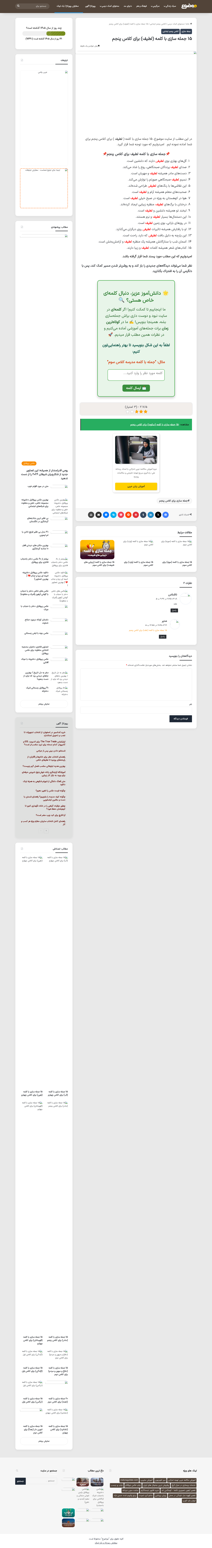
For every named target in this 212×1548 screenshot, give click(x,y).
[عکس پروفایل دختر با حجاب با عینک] (59, 610)
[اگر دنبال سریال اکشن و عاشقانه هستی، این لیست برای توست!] (97, 1482)
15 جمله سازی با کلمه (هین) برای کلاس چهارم (32, 1093)
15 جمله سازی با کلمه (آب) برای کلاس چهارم (58, 1093)
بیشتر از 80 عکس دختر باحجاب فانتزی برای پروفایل (34, 560)
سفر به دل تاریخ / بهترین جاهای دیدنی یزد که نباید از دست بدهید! (35, 676)
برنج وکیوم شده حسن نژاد (125, 1495)
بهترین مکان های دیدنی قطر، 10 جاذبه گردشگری (35, 547)
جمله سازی (186, 31)
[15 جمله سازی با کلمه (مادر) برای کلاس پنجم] (56, 1217)
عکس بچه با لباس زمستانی (36, 633)
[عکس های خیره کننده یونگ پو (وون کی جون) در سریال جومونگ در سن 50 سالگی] (68, 1482)
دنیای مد (128, 6)
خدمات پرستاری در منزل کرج (184, 1485)
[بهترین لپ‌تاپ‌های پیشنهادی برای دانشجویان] (97, 1523)
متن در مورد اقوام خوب (38, 486)
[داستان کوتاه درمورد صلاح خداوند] (59, 624)
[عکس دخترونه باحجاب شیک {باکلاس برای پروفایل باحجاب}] (97, 1497)
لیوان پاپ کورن (189, 1500)
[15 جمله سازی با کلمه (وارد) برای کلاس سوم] (136, 549)
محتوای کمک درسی (110, 6)
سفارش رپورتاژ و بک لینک (106, 1543)
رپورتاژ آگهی (90, 6)
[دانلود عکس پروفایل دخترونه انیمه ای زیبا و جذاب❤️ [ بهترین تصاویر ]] (59, 579)
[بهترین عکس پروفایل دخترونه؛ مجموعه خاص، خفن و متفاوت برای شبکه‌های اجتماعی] (59, 506)
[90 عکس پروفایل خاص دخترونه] (82, 1512)
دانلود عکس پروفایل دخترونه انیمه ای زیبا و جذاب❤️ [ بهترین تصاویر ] (35, 576)
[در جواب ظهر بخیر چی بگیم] (68, 1512)
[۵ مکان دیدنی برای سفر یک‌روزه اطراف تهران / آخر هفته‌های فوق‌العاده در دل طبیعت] (68, 1523)
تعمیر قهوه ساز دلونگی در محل (182, 1495)
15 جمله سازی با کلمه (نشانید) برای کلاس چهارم (58, 1429)
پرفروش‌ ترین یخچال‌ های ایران (156, 1485)
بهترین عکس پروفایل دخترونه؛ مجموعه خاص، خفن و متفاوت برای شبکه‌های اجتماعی (34, 503)
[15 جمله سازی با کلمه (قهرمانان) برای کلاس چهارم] (31, 1217)
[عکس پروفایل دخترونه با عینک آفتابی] (59, 663)
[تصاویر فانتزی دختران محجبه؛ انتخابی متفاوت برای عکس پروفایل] (59, 650)
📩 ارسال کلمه (136, 388)
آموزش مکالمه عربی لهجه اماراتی (182, 1480)
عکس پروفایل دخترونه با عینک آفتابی (34, 661)
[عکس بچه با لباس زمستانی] (59, 637)
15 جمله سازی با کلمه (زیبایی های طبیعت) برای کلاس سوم (99, 564)
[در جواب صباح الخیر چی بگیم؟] (97, 1512)
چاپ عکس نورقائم (133, 1485)
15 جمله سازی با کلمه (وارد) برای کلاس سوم (138, 564)
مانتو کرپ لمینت (146, 1495)
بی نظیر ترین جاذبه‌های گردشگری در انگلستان (37, 520)
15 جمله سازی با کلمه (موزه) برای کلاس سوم (177, 564)
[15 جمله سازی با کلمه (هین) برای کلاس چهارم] (31, 972)
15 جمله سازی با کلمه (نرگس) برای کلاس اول (32, 1400)
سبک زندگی (171, 6)
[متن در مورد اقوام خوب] (59, 490)
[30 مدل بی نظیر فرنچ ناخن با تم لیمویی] (59, 536)
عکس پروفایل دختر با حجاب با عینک (34, 608)
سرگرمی (156, 6)
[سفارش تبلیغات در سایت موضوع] (44, 188)
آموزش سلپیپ (146, 1480)
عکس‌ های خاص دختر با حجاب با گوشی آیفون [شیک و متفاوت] (34, 592)
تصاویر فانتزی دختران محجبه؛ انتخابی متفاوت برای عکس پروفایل (35, 650)
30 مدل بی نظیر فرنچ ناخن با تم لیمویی (35, 533)
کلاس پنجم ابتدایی (158, 24)
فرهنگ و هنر (141, 6)
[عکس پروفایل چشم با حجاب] (82, 1523)
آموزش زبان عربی (136, 486)
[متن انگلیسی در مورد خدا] (68, 1492)
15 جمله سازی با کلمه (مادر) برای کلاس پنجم (57, 1338)
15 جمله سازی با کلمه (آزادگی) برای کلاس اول (32, 1369)
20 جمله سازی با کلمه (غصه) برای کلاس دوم (58, 1400)
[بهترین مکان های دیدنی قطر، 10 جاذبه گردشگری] (59, 549)
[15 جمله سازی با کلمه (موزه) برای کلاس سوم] (175, 549)
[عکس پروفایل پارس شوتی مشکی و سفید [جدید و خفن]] (82, 1496)
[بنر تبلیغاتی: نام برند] (44, 118)
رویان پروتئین (160, 1495)
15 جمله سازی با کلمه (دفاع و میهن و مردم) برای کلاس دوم (58, 1371)
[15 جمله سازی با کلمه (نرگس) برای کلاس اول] (31, 1388)
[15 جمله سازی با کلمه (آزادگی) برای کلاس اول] (31, 1357)
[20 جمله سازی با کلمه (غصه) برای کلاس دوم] (56, 1388)
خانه (188, 24)
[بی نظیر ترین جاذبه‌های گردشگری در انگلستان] (59, 522)
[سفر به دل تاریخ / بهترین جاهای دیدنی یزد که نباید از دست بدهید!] (59, 677)
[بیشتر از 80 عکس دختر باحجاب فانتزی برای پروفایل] (59, 563)
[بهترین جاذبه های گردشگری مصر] (82, 1482)
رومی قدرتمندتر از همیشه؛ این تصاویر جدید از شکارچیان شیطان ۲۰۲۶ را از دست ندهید (44, 474)
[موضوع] (189, 6)
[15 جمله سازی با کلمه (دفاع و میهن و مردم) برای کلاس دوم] (56, 1357)
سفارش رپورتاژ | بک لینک (68, 6)
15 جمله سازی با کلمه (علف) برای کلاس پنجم (148, 630)
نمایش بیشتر (44, 704)
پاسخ (174, 610)
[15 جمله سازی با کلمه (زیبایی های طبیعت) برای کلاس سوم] (97, 549)
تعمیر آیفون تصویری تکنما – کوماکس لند (178, 1490)
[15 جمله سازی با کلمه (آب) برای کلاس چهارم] (56, 972)
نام (190, 704)
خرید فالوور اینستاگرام (150, 1490)
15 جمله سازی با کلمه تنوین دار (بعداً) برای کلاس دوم (33, 1429)
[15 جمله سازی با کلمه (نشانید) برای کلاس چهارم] (56, 1415)
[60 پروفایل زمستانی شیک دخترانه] (59, 692)
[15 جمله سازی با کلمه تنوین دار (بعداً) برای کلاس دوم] (31, 1415)
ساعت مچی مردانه (130, 1490)
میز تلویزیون (160, 1480)
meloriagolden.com (129, 1480)
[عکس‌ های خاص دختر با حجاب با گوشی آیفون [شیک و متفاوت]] (59, 596)
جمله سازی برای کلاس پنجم (173, 501)
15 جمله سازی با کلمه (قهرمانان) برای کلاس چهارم (33, 1340)
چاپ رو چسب (117, 1485)
